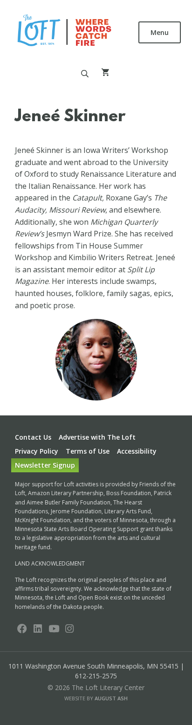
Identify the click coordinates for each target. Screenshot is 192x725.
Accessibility (137, 451)
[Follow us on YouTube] (54, 629)
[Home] (65, 31)
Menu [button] (160, 32)
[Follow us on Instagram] (69, 629)
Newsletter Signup (45, 465)
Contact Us (33, 437)
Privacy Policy (36, 451)
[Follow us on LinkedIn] (38, 629)
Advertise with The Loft (97, 437)
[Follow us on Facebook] (22, 629)
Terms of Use (88, 451)
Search (85, 73)
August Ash (111, 698)
